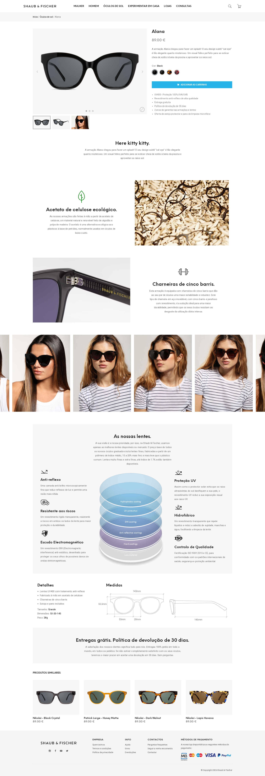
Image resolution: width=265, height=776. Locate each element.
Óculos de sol (46, 17)
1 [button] (86, 111)
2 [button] (89, 111)
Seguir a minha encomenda (160, 748)
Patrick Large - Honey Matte (101, 718)
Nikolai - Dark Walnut (148, 718)
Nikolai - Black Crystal (46, 718)
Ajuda (127, 745)
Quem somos (98, 745)
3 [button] (93, 111)
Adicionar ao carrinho (194, 84)
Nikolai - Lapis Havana (200, 718)
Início (35, 17)
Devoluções (130, 752)
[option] (90, 71)
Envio (127, 748)
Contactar (152, 752)
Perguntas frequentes (157, 745)
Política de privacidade (102, 752)
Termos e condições (101, 748)
